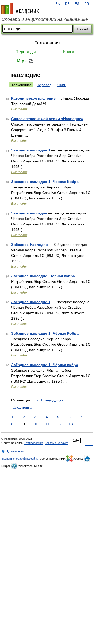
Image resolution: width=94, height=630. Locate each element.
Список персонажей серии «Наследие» (47, 119)
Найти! (82, 29)
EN (57, 4)
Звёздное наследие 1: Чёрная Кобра (45, 333)
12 (59, 424)
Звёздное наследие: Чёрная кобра (43, 276)
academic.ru (20, 8)
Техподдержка (33, 442)
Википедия (19, 109)
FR (86, 4)
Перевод (44, 85)
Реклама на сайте (56, 442)
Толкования (47, 43)
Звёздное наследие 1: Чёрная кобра (44, 365)
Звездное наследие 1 (30, 150)
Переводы (25, 52)
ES (77, 4)
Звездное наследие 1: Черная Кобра (45, 182)
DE (67, 4)
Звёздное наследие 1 (30, 302)
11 (48, 424)
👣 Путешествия (12, 451)
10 (36, 424)
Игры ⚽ (25, 61)
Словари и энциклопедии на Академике (44, 19)
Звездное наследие (29, 213)
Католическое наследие (33, 98)
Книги (68, 52)
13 (71, 424)
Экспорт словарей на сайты (19, 458)
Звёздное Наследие (29, 244)
